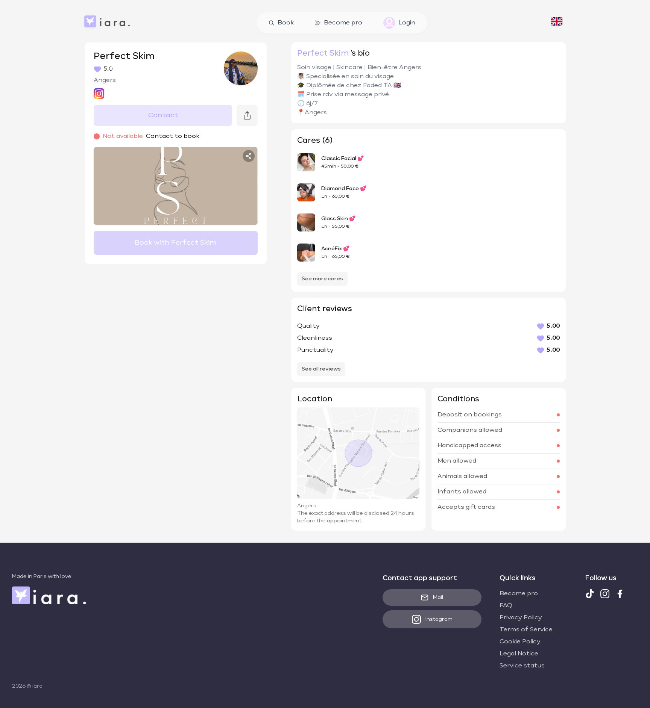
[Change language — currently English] (557, 23)
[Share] (249, 156)
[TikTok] (589, 593)
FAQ (506, 606)
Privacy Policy (521, 618)
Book (286, 23)
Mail (438, 597)
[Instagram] (604, 593)
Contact (163, 115)
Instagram (439, 619)
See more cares (322, 278)
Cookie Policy (520, 642)
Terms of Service (526, 630)
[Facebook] (619, 593)
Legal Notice (519, 654)
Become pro (343, 23)
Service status (522, 666)
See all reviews (321, 369)
